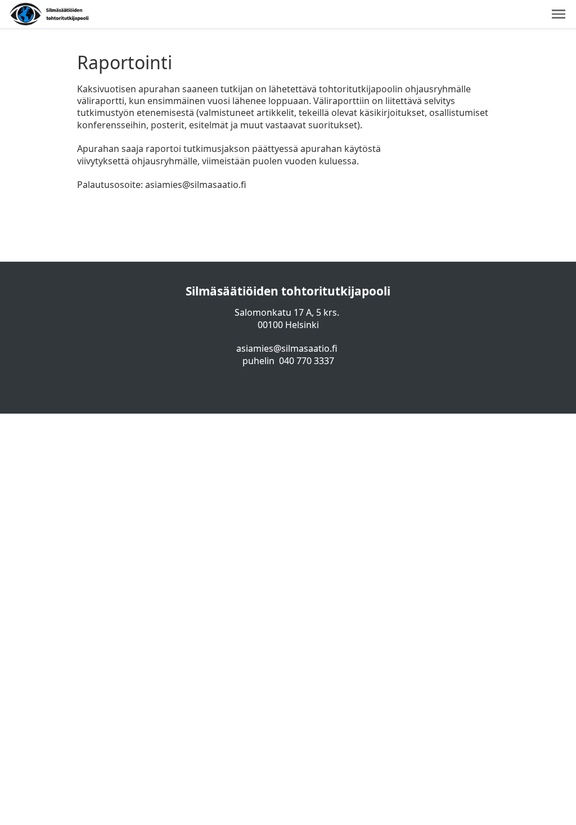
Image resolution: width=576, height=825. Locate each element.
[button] (559, 14)
